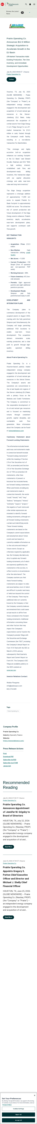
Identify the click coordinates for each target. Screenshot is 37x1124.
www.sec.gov (11, 670)
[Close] (34, 1095)
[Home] (10, 4)
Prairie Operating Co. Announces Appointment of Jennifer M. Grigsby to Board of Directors (16, 810)
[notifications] (30, 4)
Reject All (18, 1114)
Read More (8, 847)
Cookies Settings (18, 1109)
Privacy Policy (7, 1105)
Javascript (7, 766)
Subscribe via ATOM (10, 763)
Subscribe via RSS (9, 760)
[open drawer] (34, 4)
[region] (18, 1108)
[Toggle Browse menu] (30, 12)
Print (5, 753)
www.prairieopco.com (16, 431)
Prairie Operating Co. (14, 74)
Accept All (18, 1120)
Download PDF (8, 757)
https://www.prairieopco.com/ (13, 741)
